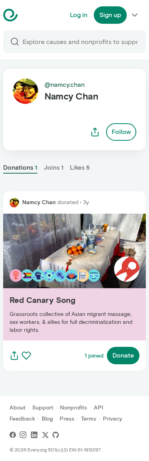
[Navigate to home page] (30, 15)
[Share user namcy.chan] (95, 132)
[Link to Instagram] (23, 435)
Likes (80, 167)
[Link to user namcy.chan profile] (14, 202)
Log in (78, 15)
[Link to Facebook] (13, 435)
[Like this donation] (26, 355)
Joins (54, 167)
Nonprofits (73, 407)
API (98, 407)
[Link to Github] (55, 435)
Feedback (22, 418)
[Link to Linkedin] (34, 435)
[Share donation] (14, 355)
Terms (88, 418)
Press (67, 418)
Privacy (112, 418)
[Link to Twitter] (45, 435)
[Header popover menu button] (134, 15)
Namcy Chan (39, 202)
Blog (47, 418)
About (17, 407)
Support (42, 407)
